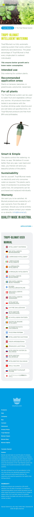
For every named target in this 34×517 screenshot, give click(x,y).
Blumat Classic (5, 436)
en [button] (28, 4)
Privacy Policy (5, 429)
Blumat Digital (5, 442)
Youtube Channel (6, 449)
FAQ (2, 413)
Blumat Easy (5, 439)
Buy (2, 419)
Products (4, 409)
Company (4, 416)
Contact (3, 423)
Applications (26, 226)
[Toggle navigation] (23, 4)
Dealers (3, 452)
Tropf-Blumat (6, 28)
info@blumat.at (19, 212)
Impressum (4, 426)
